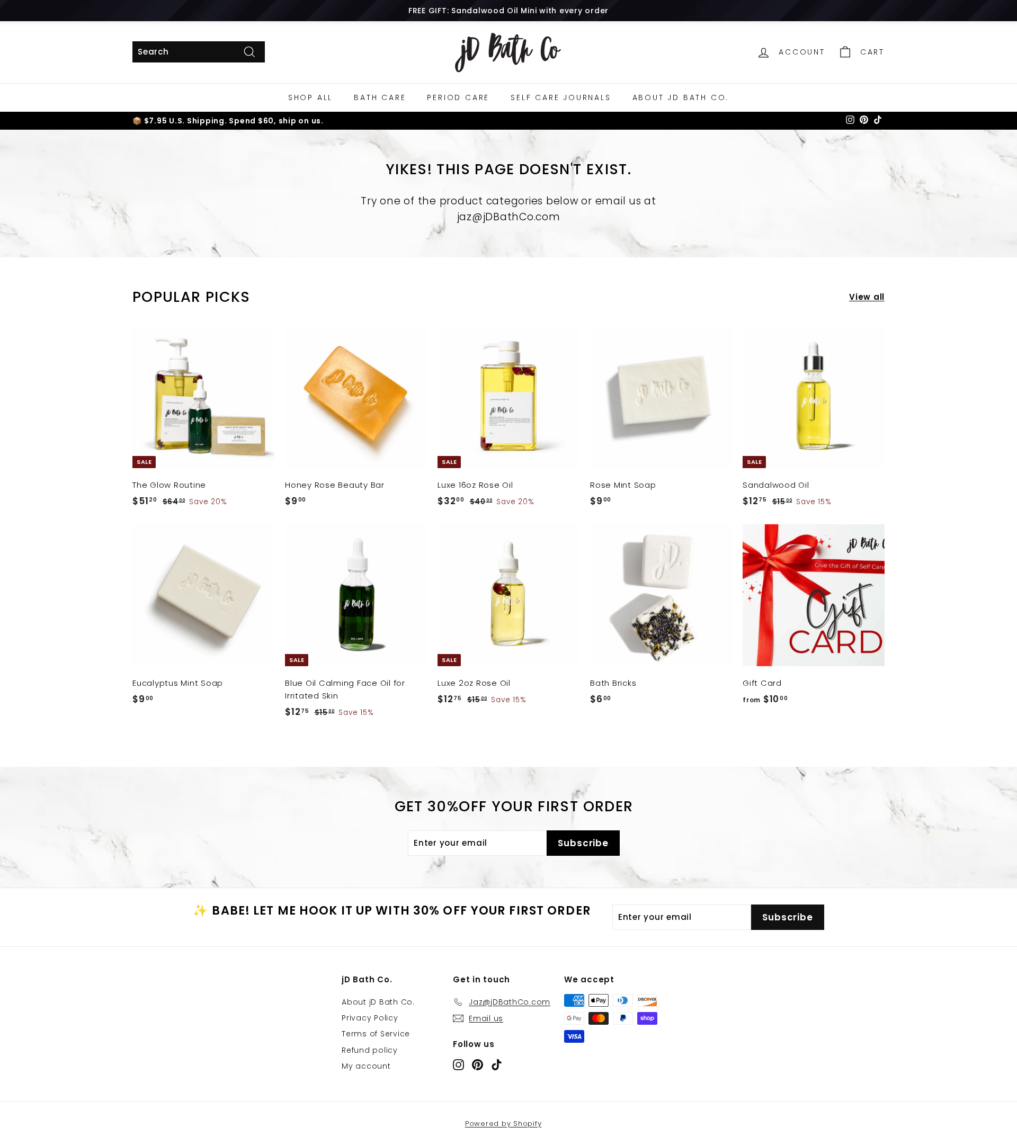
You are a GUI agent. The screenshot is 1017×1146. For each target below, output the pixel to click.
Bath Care (380, 97)
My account (366, 1066)
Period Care (458, 97)
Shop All (310, 97)
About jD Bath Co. (680, 97)
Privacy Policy (370, 1018)
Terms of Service (376, 1033)
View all (867, 296)
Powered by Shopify (503, 1123)
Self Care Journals (561, 97)
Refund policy (370, 1050)
